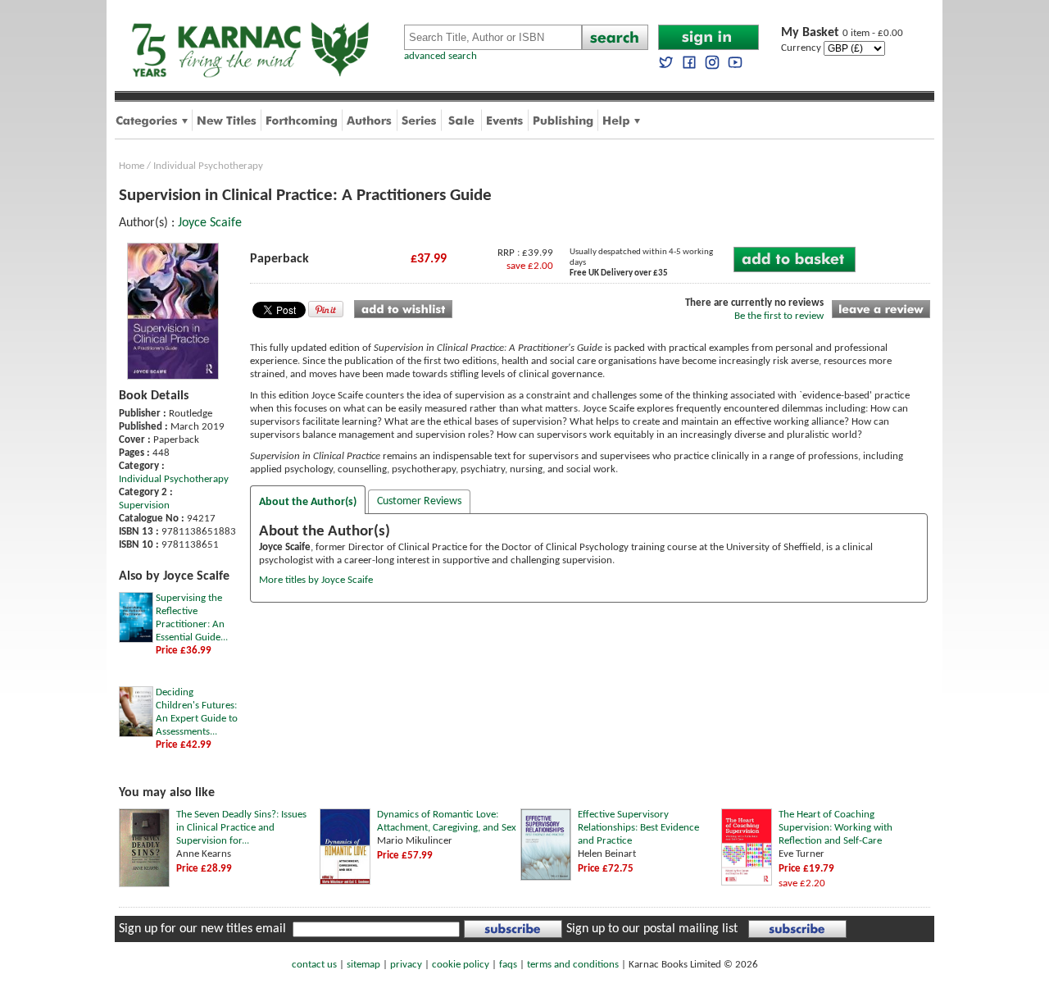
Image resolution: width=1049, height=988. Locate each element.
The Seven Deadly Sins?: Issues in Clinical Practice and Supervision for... (241, 827)
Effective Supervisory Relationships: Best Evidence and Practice (638, 827)
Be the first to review (779, 316)
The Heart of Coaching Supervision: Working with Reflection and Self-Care (835, 827)
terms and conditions (573, 964)
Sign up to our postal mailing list (652, 929)
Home (131, 166)
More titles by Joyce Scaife (316, 580)
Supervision (144, 505)
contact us (314, 964)
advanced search (440, 56)
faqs (508, 964)
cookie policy (460, 964)
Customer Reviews (419, 501)
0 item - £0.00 (842, 33)
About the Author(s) (307, 502)
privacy (406, 964)
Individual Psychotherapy (208, 166)
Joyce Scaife (210, 223)
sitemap (363, 964)
